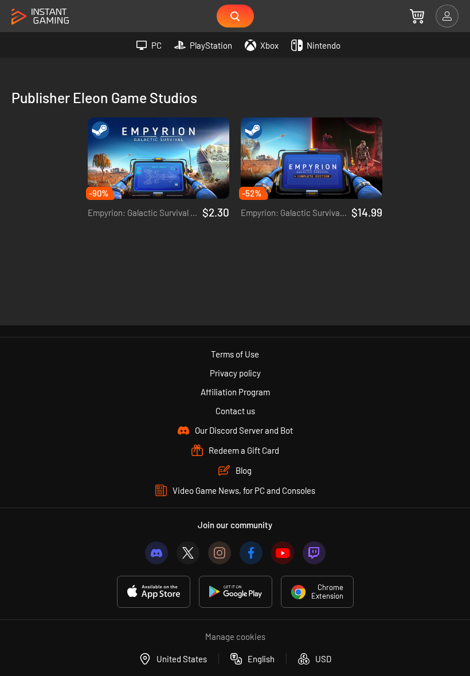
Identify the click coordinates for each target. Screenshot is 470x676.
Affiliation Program (235, 392)
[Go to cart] (417, 16)
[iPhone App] (153, 592)
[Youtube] (282, 552)
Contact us (235, 411)
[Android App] (235, 592)
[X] (188, 552)
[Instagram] (219, 552)
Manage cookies (235, 636)
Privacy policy (235, 373)
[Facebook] (251, 552)
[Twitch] (314, 552)
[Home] (40, 17)
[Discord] (156, 552)
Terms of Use (235, 354)
